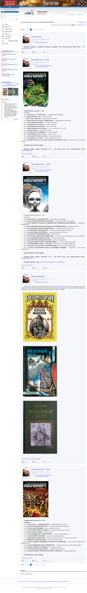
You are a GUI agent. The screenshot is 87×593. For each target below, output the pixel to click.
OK (16, 19)
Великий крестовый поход (9, 85)
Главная (6, 24)
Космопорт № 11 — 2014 (41, 469)
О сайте (20, 581)
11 (43, 29)
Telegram (59, 581)
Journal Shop (36, 37)
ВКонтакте (53, 581)
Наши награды (46, 581)
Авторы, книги (8, 26)
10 (41, 29)
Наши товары (65, 581)
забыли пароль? (13, 9)
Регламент (31, 581)
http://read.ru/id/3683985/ (27, 258)
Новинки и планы (8, 28)
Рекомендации (8, 36)
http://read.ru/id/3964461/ (27, 150)
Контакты (40, 581)
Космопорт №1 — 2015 (40, 60)
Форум (6, 43)
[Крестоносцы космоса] (15, 95)
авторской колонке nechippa (42, 42)
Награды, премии (8, 31)
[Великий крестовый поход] (4, 95)
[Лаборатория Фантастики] (29, 13)
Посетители (7, 38)
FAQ (36, 581)
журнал (25, 153)
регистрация (6, 9)
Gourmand (4, 102)
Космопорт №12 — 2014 (41, 164)
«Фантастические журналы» (46, 65)
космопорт (30, 153)
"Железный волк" (28, 458)
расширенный (80, 14)
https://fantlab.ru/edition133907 (61, 286)
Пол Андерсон (9, 84)
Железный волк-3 (38, 276)
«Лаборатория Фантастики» (46, 588)
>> (9, 116)
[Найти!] (84, 12)
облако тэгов (83, 22)
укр (27, 581)
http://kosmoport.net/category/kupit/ (48, 262)
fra (25, 581)
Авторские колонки (13, 40)
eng (23, 581)
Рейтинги (7, 33)
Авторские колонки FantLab (31, 22)
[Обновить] (17, 85)
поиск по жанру (71, 14)
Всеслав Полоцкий (36, 458)
